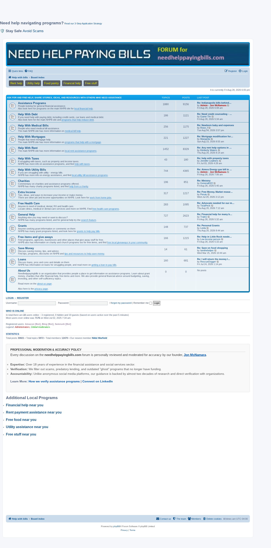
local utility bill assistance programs (90, 175)
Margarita (205, 139)
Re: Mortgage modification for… (215, 136)
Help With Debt (27, 114)
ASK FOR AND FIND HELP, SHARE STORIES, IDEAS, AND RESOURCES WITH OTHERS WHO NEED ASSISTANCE (64, 97)
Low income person (210, 239)
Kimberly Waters (208, 150)
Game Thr (205, 116)
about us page (44, 283)
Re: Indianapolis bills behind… (214, 103)
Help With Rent (27, 148)
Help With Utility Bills (32, 169)
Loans (22, 259)
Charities (24, 181)
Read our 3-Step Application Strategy (83, 23)
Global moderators (40, 327)
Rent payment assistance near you (34, 412)
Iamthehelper (207, 250)
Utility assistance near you (27, 427)
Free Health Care (29, 203)
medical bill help (73, 131)
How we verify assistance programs (54, 381)
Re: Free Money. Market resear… (215, 192)
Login (10, 298)
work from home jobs (100, 197)
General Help (26, 214)
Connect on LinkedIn (97, 381)
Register (23, 298)
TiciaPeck (205, 205)
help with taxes (82, 164)
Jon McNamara (195, 355)
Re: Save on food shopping (212, 248)
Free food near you (21, 420)
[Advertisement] (102, 12)
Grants (22, 225)
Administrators (22, 327)
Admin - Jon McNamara (213, 105)
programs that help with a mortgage (83, 142)
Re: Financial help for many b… (214, 214)
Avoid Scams (33, 31)
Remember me (141, 303)
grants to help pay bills (88, 231)
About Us (24, 270)
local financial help (83, 108)
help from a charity (78, 186)
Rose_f (204, 127)
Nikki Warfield (99, 338)
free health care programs (105, 208)
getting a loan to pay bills (103, 265)
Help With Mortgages (31, 136)
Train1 (203, 217)
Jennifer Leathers (209, 160)
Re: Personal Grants (208, 225)
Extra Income (26, 192)
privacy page (41, 288)
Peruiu (203, 194)
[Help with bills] (128, 54)
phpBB (116, 526)
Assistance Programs (32, 103)
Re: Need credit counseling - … (214, 114)
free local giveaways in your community (127, 242)
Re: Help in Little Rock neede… (214, 236)
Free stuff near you (21, 434)
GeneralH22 (206, 183)
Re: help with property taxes (213, 158)
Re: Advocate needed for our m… (215, 203)
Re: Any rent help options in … (214, 147)
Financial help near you (24, 405)
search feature (88, 220)
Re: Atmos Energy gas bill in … (214, 169)
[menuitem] (28, 71)
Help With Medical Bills (33, 125)
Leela (203, 228)
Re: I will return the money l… (213, 259)
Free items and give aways (35, 237)
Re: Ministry (203, 180)
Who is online (15, 311)
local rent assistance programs (81, 151)
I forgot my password (120, 303)
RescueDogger (208, 261)
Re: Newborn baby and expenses (215, 125)
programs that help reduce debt (78, 119)
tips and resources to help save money (84, 253)
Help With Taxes (28, 158)
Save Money (26, 248)
